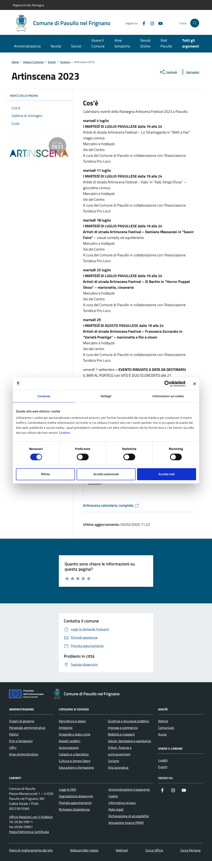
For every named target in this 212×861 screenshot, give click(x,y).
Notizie (163, 721)
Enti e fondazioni (21, 740)
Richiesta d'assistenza (74, 809)
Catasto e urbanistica (74, 754)
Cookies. (65, 432)
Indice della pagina (24, 95)
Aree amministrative (23, 754)
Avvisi (162, 734)
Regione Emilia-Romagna (28, 5)
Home (15, 62)
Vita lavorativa (118, 767)
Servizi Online (145, 43)
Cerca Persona (190, 850)
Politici (14, 734)
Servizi (76, 46)
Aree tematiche (122, 43)
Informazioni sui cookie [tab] (168, 396)
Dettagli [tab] (106, 396)
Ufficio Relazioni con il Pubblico (31, 816)
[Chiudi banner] (194, 383)
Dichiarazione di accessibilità (128, 816)
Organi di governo (21, 721)
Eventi (52, 62)
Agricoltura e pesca (72, 721)
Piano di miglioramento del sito (31, 850)
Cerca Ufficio (154, 850)
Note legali (116, 809)
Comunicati (166, 727)
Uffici (12, 747)
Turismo (65, 62)
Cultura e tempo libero (74, 760)
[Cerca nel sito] (194, 23)
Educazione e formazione (76, 767)
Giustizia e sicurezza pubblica (128, 721)
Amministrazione (27, 46)
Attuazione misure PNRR (126, 822)
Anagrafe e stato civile (74, 734)
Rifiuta (45, 474)
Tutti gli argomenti (190, 43)
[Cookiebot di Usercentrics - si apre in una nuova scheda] (167, 384)
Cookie (113, 796)
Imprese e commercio (123, 727)
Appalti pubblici (69, 740)
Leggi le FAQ (67, 789)
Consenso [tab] (44, 396)
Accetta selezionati (106, 474)
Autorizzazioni (69, 747)
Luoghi (163, 760)
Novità (56, 46)
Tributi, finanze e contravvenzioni (119, 751)
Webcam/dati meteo (84, 850)
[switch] (83, 457)
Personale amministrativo (27, 727)
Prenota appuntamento (75, 802)
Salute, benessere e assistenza (129, 740)
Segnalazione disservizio (76, 796)
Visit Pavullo (166, 43)
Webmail (122, 850)
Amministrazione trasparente (129, 789)
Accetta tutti (166, 474)
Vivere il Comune (98, 43)
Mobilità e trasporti (121, 734)
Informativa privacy (122, 802)
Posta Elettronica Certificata (29, 831)
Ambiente (65, 727)
